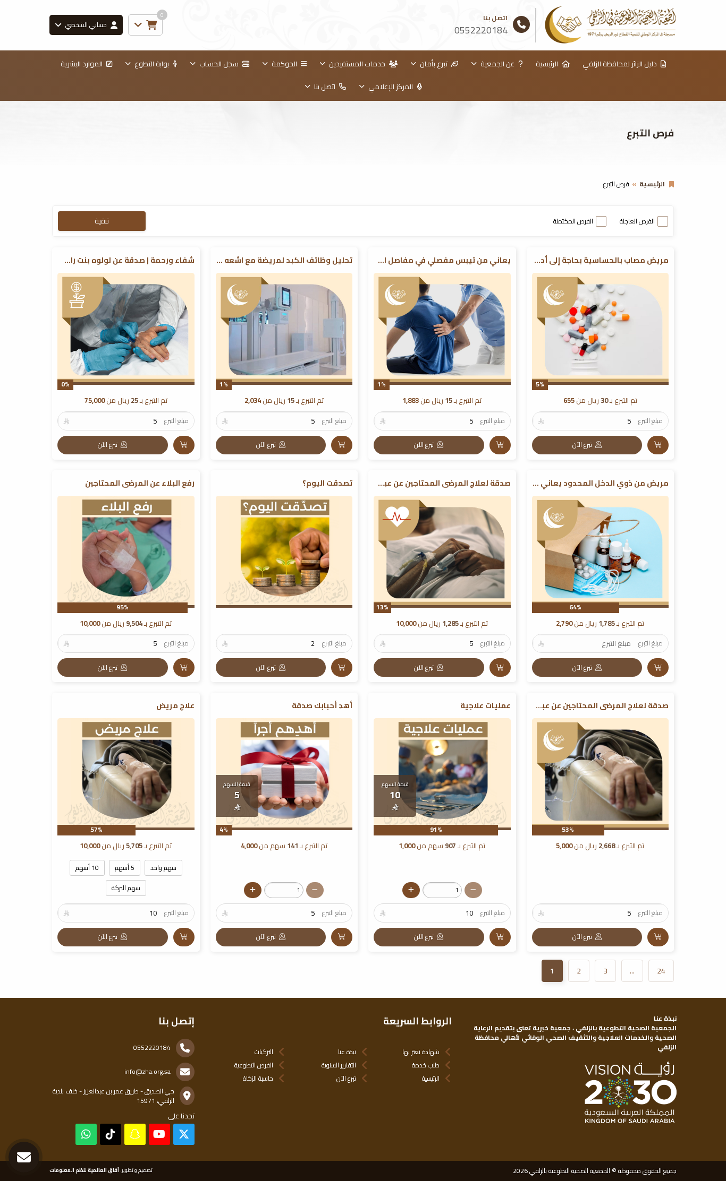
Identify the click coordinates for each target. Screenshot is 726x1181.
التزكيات (264, 1052)
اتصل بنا (324, 86)
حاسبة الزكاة (258, 1078)
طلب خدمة (426, 1065)
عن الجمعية (497, 63)
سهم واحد (163, 867)
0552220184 (152, 1047)
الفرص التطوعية (253, 1065)
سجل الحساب (219, 63)
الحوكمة (284, 63)
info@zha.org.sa (147, 1071)
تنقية (102, 220)
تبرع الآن (346, 1078)
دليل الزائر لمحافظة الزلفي (620, 63)
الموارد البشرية (82, 63)
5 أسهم (124, 867)
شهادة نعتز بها (421, 1052)
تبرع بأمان (434, 63)
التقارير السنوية (339, 1065)
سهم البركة (126, 888)
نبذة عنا (347, 1052)
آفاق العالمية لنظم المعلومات (84, 1170)
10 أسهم (87, 867)
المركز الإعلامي (390, 86)
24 (661, 971)
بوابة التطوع (151, 63)
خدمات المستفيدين (357, 63)
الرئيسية (547, 63)
